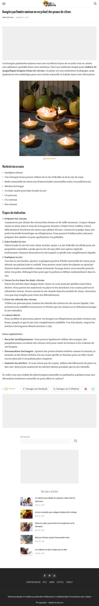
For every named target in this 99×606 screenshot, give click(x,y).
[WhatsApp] (93, 389)
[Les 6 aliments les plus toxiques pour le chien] (27, 551)
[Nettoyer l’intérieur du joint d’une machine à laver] (27, 539)
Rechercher (25, 437)
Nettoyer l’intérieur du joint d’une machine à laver (52, 538)
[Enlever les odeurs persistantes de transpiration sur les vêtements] (27, 526)
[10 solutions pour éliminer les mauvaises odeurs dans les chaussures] (27, 501)
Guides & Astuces (8, 17)
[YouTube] (54, 576)
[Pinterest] (86, 389)
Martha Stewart (51, 159)
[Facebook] (44, 576)
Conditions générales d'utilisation (39, 597)
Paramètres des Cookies (80, 597)
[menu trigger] (4, 3)
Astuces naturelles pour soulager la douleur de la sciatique (56, 512)
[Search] (95, 3)
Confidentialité (62, 597)
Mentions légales (15, 597)
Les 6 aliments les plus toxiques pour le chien (51, 550)
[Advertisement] (49, 43)
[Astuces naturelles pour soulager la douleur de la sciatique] (27, 514)
